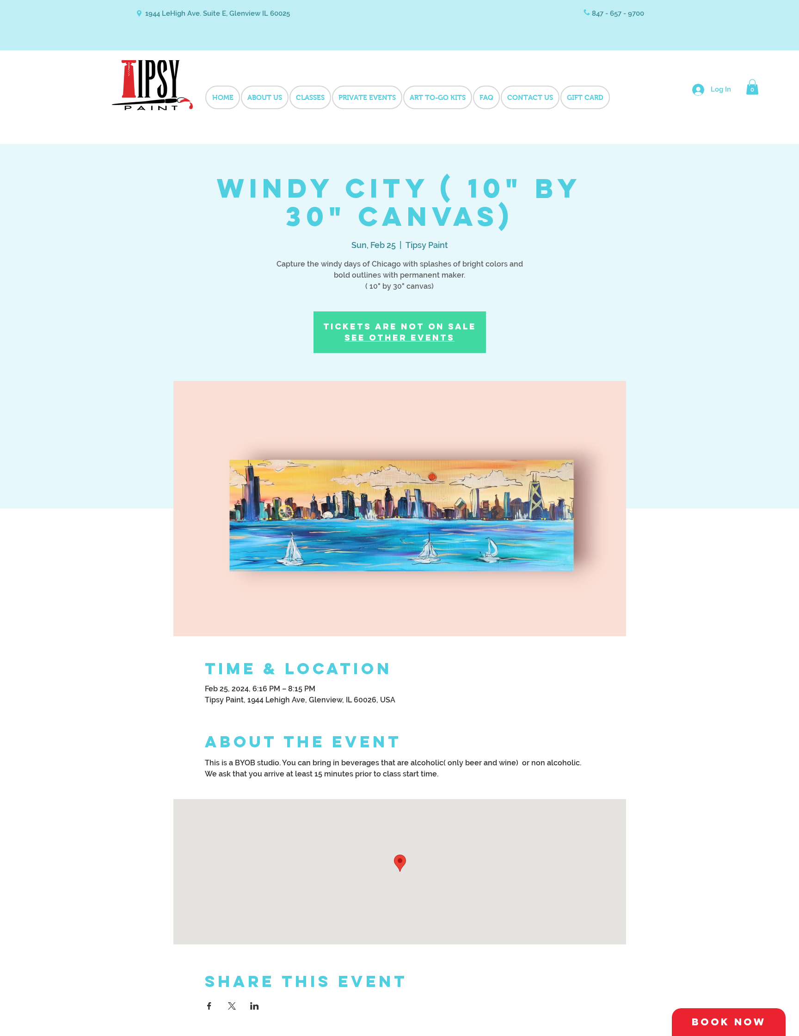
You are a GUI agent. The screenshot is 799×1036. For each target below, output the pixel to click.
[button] (752, 86)
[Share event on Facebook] (209, 1006)
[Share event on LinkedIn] (254, 1006)
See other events (399, 337)
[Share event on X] (231, 1006)
